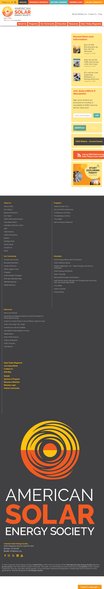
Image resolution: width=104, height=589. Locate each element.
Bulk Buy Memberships (13, 279)
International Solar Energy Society (79, 565)
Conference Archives (62, 213)
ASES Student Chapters (13, 275)
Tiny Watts (58, 219)
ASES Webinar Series (62, 263)
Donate (94, 128)
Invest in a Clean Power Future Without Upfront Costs (24, 321)
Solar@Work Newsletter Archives (16, 331)
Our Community (47, 24)
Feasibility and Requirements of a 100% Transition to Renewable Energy (23, 317)
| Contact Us (92, 14)
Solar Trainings (59, 274)
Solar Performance (11, 337)
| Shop (100, 14)
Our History (8, 209)
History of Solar (60, 289)
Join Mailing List (80, 14)
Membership (79, 128)
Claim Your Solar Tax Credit (14, 324)
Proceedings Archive (62, 216)
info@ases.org (16, 551)
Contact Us (8, 248)
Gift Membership (10, 282)
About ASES (8, 206)
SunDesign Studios (35, 570)
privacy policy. (7, 567)
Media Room (8, 334)
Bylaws (6, 238)
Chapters (7, 272)
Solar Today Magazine (91, 24)
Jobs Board (8, 346)
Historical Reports (10, 340)
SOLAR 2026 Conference (63, 209)
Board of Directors (11, 213)
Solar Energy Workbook (63, 271)
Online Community (93, 2)
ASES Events (9, 232)
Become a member (59, 2)
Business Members (11, 263)
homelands (83, 567)
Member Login (76, 2)
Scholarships (59, 292)
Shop (6, 251)
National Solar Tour (61, 206)
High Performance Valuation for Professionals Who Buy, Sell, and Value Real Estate (75, 281)
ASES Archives (9, 343)
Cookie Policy (37, 565)
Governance (8, 244)
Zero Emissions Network (63, 222)
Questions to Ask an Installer (14, 327)
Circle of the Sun (10, 266)
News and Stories (10, 313)
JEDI (5, 228)
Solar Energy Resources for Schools (68, 260)
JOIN (97, 115)
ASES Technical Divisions (13, 219)
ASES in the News (11, 235)
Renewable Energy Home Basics (66, 277)
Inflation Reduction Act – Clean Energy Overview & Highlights (73, 267)
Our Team (7, 216)
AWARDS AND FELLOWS (13, 225)
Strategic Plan (9, 241)
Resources (73, 24)
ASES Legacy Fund (11, 269)
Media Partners (9, 285)
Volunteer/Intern (10, 222)
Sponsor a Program (39, 2)
